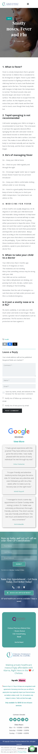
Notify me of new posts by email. (17, 405)
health (7, 339)
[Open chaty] (32, 748)
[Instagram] (22, 719)
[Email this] (4, 344)
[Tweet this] (15, 344)
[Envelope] (26, 719)
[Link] (10, 4)
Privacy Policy (22, 752)
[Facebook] (11, 719)
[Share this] (9, 344)
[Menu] (28, 4)
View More (19, 441)
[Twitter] (15, 719)
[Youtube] (18, 719)
